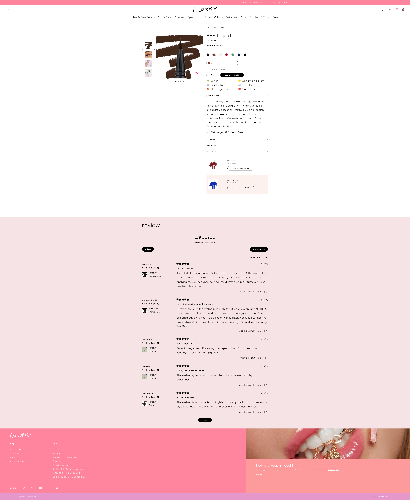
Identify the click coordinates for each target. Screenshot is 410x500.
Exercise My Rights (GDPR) (67, 472)
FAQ (12, 457)
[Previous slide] (1, 2)
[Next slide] (409, 2)
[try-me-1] (226, 54)
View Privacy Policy (334, 470)
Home (208, 27)
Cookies (57, 461)
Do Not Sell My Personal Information (72, 469)
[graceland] (220, 54)
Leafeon (153, 351)
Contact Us (16, 449)
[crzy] (239, 54)
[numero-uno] (207, 54)
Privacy (56, 453)
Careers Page (17, 461)
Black (151, 405)
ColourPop (31, 497)
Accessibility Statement (65, 457)
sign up (259, 474)
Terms (56, 449)
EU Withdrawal (60, 465)
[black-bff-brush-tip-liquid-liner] (245, 54)
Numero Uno (155, 276)
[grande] (214, 54)
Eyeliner (215, 27)
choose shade (243, 168)
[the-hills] (232, 54)
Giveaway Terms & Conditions (69, 476)
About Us (15, 453)
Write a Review (261, 250)
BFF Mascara (232, 161)
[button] (175, 81)
